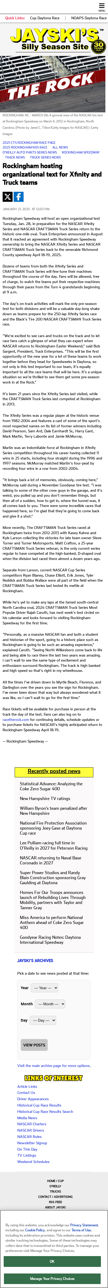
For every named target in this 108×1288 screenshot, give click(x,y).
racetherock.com (16, 719)
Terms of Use (81, 1230)
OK (52, 1261)
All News (60, 147)
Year (25, 987)
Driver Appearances (33, 1099)
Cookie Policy (35, 1230)
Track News (15, 157)
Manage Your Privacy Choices (52, 1279)
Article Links (27, 1086)
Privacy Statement (84, 1225)
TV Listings (26, 1155)
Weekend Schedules (33, 1162)
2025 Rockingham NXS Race (25, 147)
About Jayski (55, 1207)
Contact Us (26, 1092)
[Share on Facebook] (19, 197)
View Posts (34, 1045)
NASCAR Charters (31, 1124)
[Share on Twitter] (8, 197)
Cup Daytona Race (45, 18)
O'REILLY (55, 1186)
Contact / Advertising (55, 1197)
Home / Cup (55, 1181)
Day (24, 1020)
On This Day (27, 1149)
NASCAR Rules (29, 1136)
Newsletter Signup (32, 1143)
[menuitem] (54, 1181)
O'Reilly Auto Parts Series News (30, 152)
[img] (54, 41)
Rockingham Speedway (81, 152)
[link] (54, 41)
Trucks (55, 1191)
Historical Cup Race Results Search (45, 1111)
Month (27, 1003)
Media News (27, 1118)
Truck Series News (45, 157)
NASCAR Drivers (30, 1130)
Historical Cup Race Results (39, 1105)
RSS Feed (55, 1202)
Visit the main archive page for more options (53, 1066)
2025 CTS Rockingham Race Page (29, 143)
